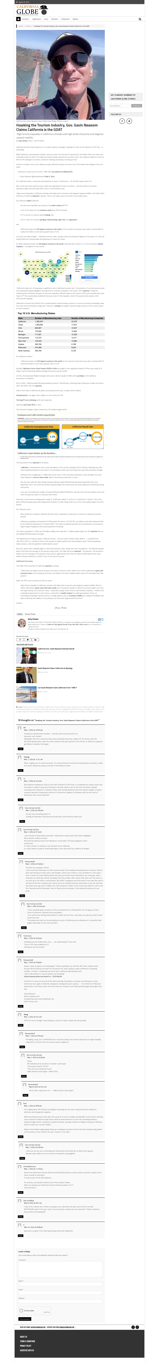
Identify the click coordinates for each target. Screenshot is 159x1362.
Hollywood (65, 19)
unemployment (98, 712)
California (24, 467)
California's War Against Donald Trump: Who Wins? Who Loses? (67, 624)
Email (20, 1289)
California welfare (88, 707)
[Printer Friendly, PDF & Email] (60, 608)
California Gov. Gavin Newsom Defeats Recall (56, 648)
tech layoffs (89, 712)
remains (58, 306)
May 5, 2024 (50, 176)
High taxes (40, 712)
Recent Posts (30, 614)
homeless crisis (49, 712)
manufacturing (52, 219)
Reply (20, 749)
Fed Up (26, 757)
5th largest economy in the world (49, 229)
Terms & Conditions (27, 1341)
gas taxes (52, 709)
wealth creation (66, 593)
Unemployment (21, 395)
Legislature (36, 19)
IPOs (55, 712)
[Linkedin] (35, 639)
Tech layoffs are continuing (26, 400)
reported (35, 196)
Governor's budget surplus (87, 709)
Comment (22, 1260)
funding (47, 215)
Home (21, 26)
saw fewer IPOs (29, 404)
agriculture (73, 219)
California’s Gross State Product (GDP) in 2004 (40, 368)
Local (46, 19)
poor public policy (63, 712)
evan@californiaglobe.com (66, 1327)
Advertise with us (27, 1350)
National (54, 19)
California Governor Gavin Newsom (34, 707)
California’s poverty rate (41, 709)
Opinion (75, 19)
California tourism (76, 707)
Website (21, 1298)
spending (42, 219)
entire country (56, 205)
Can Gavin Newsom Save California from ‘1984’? (57, 687)
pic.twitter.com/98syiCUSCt (62, 171)
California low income (52, 707)
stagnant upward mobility (77, 712)
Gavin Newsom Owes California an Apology (55, 668)
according (80, 375)
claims (29, 200)
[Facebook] (99, 619)
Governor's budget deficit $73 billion (67, 709)
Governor (25, 19)
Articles (28, 26)
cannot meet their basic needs (45, 588)
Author (19, 614)
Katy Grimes (23, 140)
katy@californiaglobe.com (38, 1327)
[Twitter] (102, 619)
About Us (23, 1336)
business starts (46, 210)
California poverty (64, 707)
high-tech (61, 219)
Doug (26, 1014)
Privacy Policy (25, 1346)
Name (21, 1281)
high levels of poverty (29, 712)
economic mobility (75, 595)
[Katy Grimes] (22, 623)
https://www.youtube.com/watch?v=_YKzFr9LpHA (43, 976)
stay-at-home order (40, 477)
